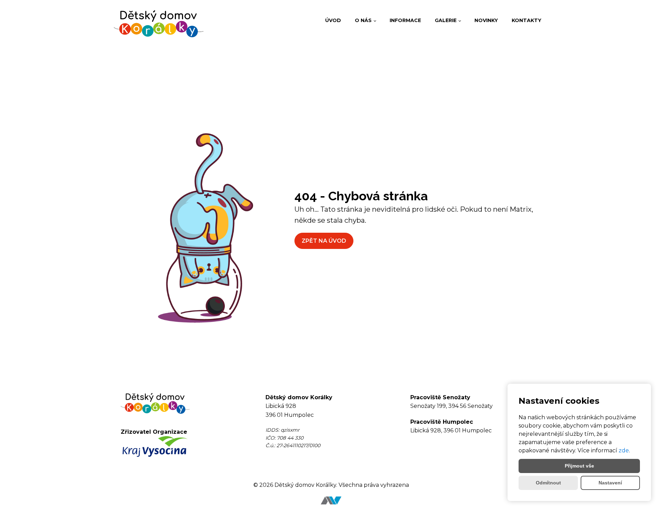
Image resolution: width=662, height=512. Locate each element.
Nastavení (610, 482)
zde (624, 450)
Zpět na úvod (324, 241)
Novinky (486, 20)
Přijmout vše (579, 466)
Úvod (333, 20)
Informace (405, 20)
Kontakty (526, 20)
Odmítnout (548, 482)
